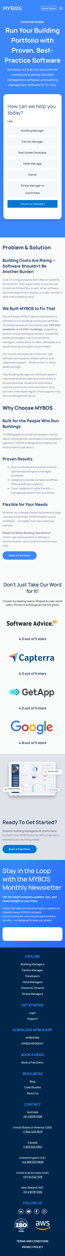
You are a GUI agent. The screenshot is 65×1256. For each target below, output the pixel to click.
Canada (33, 1142)
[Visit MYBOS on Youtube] (28, 1211)
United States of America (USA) (32, 1127)
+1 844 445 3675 (32, 1132)
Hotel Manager (32, 163)
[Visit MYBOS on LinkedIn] (21, 1211)
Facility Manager (32, 141)
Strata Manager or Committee (32, 189)
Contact (32, 1104)
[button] (60, 8)
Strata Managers (32, 994)
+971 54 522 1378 (32, 1177)
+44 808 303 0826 (33, 1162)
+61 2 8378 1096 (32, 1116)
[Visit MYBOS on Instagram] (44, 1211)
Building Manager (32, 130)
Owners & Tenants (32, 988)
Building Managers (32, 964)
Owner (32, 174)
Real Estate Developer (32, 152)
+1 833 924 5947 (32, 1147)
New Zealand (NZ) (32, 1187)
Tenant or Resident (32, 204)
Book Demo (49, 8)
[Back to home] (12, 8)
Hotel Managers (32, 982)
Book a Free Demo (19, 555)
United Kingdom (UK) (32, 1158)
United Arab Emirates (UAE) (32, 1173)
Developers (33, 976)
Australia (32, 1112)
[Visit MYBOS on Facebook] (36, 1211)
